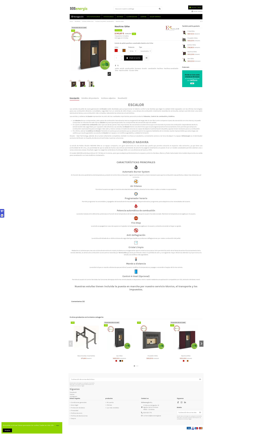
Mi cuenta (110, 402)
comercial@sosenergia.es (152, 416)
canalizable (152, 68)
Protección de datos (78, 408)
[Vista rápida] (87, 353)
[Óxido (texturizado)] (122, 361)
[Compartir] (115, 65)
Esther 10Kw (191, 45)
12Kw (116, 70)
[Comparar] (84, 353)
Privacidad (74, 410)
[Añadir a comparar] (146, 58)
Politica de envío (76, 413)
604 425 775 (147, 413)
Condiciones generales (79, 402)
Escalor (144, 68)
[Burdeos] (116, 361)
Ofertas (109, 405)
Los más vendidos (113, 408)
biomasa (138, 68)
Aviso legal (74, 405)
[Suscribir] (200, 379)
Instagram (73, 396)
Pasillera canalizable (171, 68)
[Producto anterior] (200, 21)
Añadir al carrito (134, 58)
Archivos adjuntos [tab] (108, 98)
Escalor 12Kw (133, 70)
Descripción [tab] (74, 98)
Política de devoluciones (79, 416)
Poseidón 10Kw (192, 38)
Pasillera (160, 68)
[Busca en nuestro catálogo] (159, 8)
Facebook (73, 392)
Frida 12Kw (191, 31)
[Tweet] (118, 65)
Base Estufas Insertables (86, 356)
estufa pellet (129, 68)
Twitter (72, 394)
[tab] (122, 98)
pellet (117, 68)
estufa (122, 68)
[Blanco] (118, 361)
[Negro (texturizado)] (120, 361)
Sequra (73, 418)
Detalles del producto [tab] (90, 98)
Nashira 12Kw (123, 70)
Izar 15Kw (119, 356)
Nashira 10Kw (192, 52)
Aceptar (7, 430)
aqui (57, 425)
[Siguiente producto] (201, 21)
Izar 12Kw (190, 58)
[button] (71, 344)
